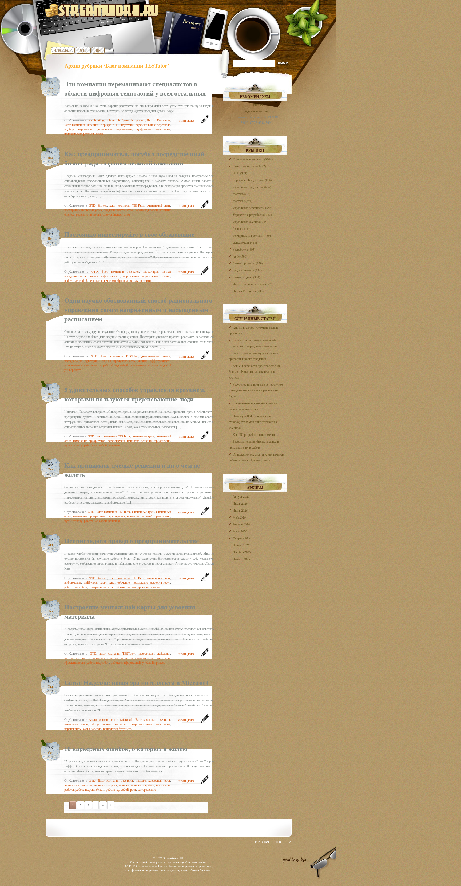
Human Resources (158, 120)
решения (114, 445)
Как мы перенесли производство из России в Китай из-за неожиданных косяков (254, 371)
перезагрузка (116, 440)
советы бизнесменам (116, 214)
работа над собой (146, 210)
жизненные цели (143, 436)
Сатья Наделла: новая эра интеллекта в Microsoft (136, 682)
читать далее (186, 120)
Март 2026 (240, 531)
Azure (93, 719)
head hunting (96, 120)
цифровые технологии (153, 129)
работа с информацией (126, 662)
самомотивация (140, 365)
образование (131, 276)
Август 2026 (241, 496)
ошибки (124, 785)
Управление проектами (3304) (253, 159)
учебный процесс (153, 662)
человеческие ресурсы (79, 134)
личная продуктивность (118, 360)
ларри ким (107, 582)
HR (98, 50)
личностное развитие (78, 785)
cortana (103, 719)
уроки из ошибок (148, 587)
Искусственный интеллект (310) (254, 284)
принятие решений (139, 440)
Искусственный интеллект (110, 724)
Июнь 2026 (240, 510)
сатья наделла (92, 728)
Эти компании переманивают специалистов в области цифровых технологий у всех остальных (135, 88)
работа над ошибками (89, 789)
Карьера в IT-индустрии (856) (252, 180)
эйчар (99, 134)
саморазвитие (143, 280)
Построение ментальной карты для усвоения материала (129, 611)
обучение (123, 582)
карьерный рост (159, 780)
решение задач (98, 280)
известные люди (76, 724)
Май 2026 (239, 517)
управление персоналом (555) (252, 207)
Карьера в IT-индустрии (117, 124)
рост (133, 789)
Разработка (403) (244, 249)
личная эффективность (104, 276)
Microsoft (126, 719)
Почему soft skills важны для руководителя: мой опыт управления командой (253, 422)
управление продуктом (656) (252, 187)
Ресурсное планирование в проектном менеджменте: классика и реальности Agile (256, 390)
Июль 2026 (240, 503)
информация (72, 582)
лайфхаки (90, 582)
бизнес (102, 205)
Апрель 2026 (241, 524)
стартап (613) (241, 194)
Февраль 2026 (242, 538)
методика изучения (105, 658)
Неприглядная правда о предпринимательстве (131, 540)
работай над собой (115, 365)
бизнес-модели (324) (246, 277)
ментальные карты (77, 658)
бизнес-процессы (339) (248, 263)
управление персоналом (114, 129)
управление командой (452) (251, 221)
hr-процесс (138, 120)
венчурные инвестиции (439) (252, 235)
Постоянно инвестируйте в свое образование (129, 234)
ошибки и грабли (142, 785)
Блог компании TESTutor (81, 124)
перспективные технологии (151, 724)
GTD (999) (240, 173)
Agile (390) (240, 256)
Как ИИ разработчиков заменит (254, 434)
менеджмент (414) (245, 242)
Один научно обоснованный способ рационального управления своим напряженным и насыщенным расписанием (138, 309)
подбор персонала (78, 129)
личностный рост (105, 785)
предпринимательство (118, 210)
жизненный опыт (158, 205)
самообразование (120, 280)
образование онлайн (156, 276)
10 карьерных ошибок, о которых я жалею (125, 748)
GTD (83, 50)
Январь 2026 (241, 545)
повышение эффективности (82, 365)
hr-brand (111, 120)
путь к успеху (73, 445)
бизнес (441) (241, 228)
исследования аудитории (81, 360)
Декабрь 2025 (242, 552)
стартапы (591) (242, 201)
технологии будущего (117, 728)
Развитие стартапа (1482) (249, 166)
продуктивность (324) (247, 270)
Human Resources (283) (248, 291)
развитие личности (88, 214)
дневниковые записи (155, 356)
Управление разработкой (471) (253, 214)
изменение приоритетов (89, 440)
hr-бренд (123, 120)
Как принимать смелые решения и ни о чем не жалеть (132, 469)
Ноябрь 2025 (241, 559)
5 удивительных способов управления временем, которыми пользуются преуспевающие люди (134, 394)
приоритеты (162, 440)
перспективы (72, 728)
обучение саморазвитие (137, 658)
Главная (63, 50)
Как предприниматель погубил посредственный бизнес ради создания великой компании (134, 158)
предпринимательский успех (83, 210)
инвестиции (150, 271)
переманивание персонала (153, 124)
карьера (141, 780)
